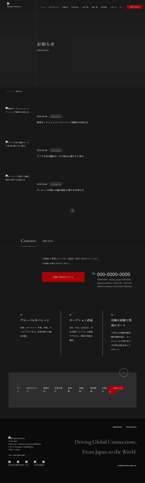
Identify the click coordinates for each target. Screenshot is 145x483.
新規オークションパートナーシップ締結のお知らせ (62, 122)
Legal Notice (117, 427)
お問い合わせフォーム (63, 277)
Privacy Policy (131, 427)
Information (56, 116)
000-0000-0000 (113, 274)
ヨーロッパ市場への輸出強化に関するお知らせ (60, 190)
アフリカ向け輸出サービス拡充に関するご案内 (60, 156)
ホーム (9, 91)
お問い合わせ (134, 7)
